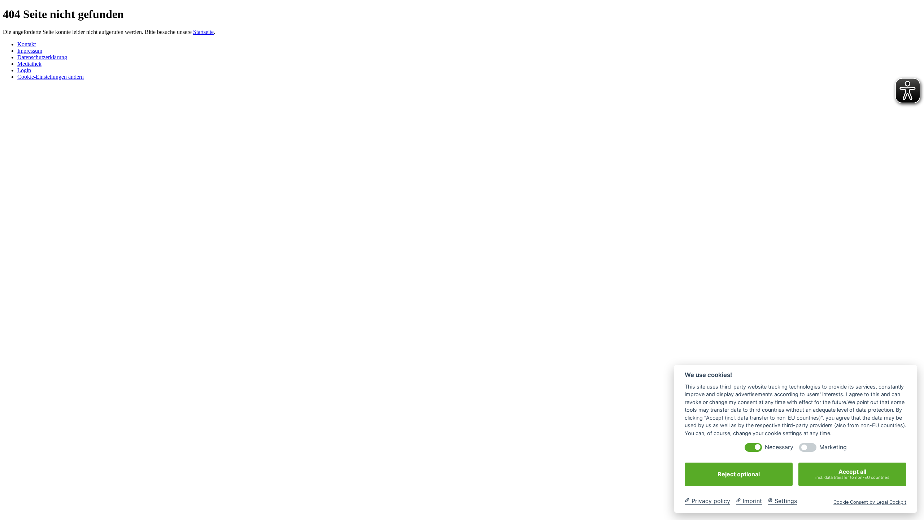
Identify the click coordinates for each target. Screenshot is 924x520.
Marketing (833, 447)
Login (24, 70)
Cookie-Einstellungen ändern (50, 77)
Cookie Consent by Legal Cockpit (869, 501)
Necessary (779, 447)
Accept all (852, 474)
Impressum (29, 51)
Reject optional (739, 474)
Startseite (203, 32)
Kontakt (26, 44)
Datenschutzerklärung (42, 57)
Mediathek (29, 64)
